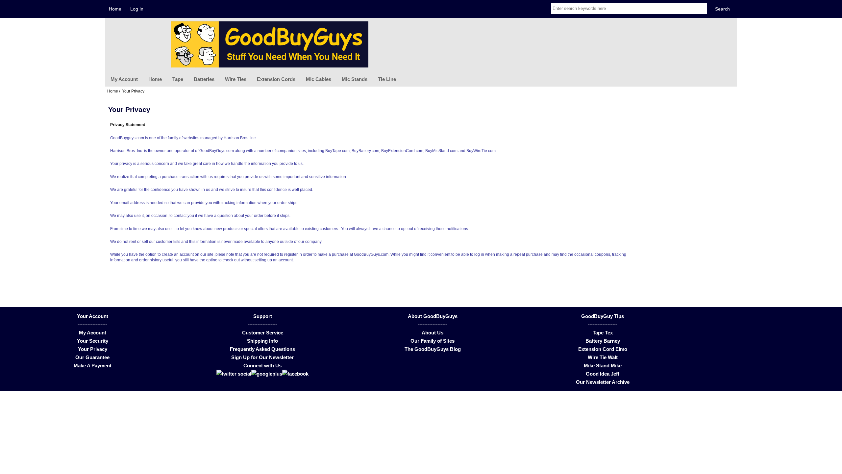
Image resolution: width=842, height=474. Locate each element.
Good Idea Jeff (602, 374)
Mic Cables (318, 79)
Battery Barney (602, 341)
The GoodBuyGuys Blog (433, 349)
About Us (432, 332)
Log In (136, 9)
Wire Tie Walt (603, 357)
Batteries (204, 79)
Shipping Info (262, 341)
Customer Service (262, 332)
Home (115, 9)
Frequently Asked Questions (262, 349)
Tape (177, 79)
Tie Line (387, 79)
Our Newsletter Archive (603, 382)
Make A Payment (92, 365)
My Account (124, 79)
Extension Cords (276, 79)
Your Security (92, 341)
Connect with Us (262, 365)
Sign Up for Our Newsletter (262, 357)
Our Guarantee (92, 357)
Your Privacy (92, 349)
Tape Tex (603, 332)
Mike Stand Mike (603, 365)
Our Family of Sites (432, 341)
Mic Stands (354, 79)
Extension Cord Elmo (602, 349)
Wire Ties (235, 79)
